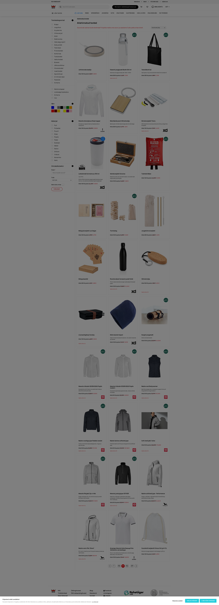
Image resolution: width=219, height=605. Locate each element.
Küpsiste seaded (177, 600)
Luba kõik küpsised (208, 600)
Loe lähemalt (95, 602)
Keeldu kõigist (192, 600)
